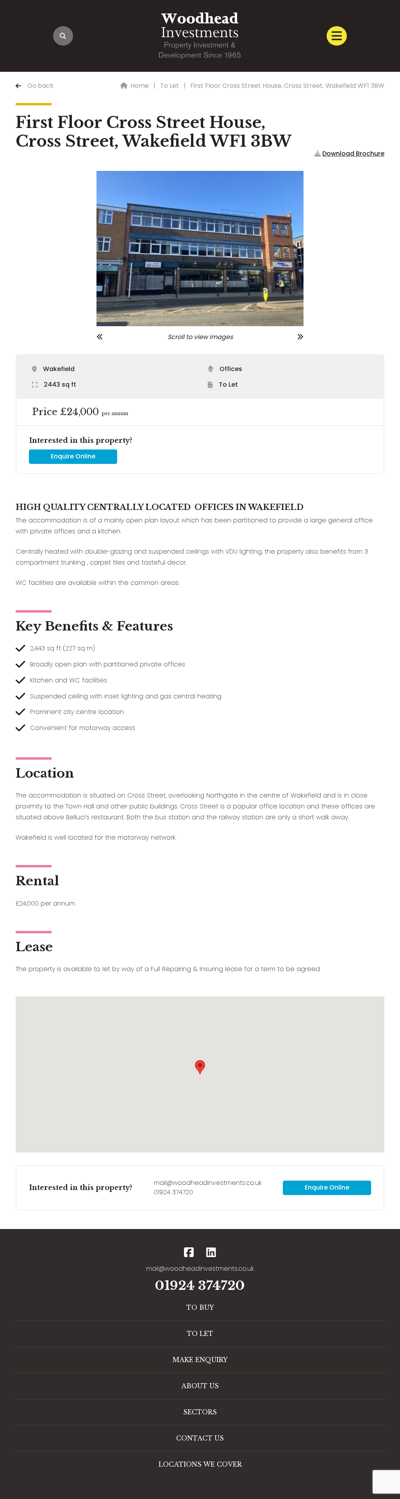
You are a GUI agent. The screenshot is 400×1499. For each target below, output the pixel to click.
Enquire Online (73, 456)
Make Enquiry (200, 1360)
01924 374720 (173, 1192)
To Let (169, 85)
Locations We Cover (200, 1464)
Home (139, 85)
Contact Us (200, 1438)
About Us (200, 1386)
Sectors (200, 1412)
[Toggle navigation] (337, 36)
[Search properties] (63, 36)
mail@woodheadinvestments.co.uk (208, 1182)
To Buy (200, 1307)
